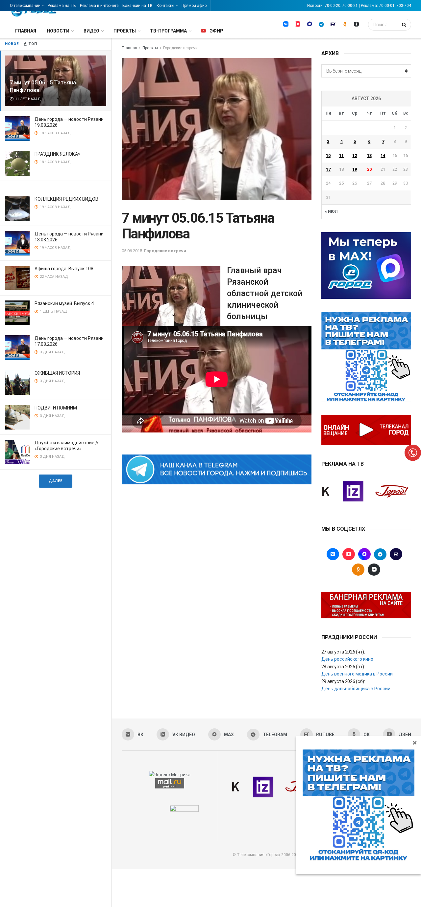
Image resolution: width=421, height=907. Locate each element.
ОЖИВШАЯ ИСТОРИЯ (57, 373)
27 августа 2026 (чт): (343, 651)
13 (369, 155)
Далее (55, 481)
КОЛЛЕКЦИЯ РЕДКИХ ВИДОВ (66, 199)
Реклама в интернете (99, 5)
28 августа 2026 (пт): (343, 666)
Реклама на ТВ (62, 5)
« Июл (331, 211)
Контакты (165, 5)
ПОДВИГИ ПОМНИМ (56, 407)
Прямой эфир (194, 5)
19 (354, 169)
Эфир (216, 30)
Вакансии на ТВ (137, 5)
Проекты (124, 30)
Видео (91, 30)
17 (328, 169)
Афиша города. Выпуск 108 (64, 268)
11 (341, 155)
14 (383, 155)
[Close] (414, 742)
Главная (25, 30)
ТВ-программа (168, 30)
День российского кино (347, 659)
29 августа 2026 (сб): (343, 681)
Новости (58, 30)
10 (328, 155)
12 (354, 155)
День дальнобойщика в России (355, 688)
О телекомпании (25, 5)
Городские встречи (180, 48)
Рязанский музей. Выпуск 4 (64, 303)
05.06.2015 (132, 250)
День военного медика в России (357, 673)
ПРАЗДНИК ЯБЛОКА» (57, 154)
